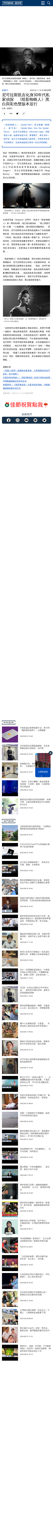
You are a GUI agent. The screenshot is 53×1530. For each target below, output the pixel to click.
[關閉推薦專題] (51, 753)
